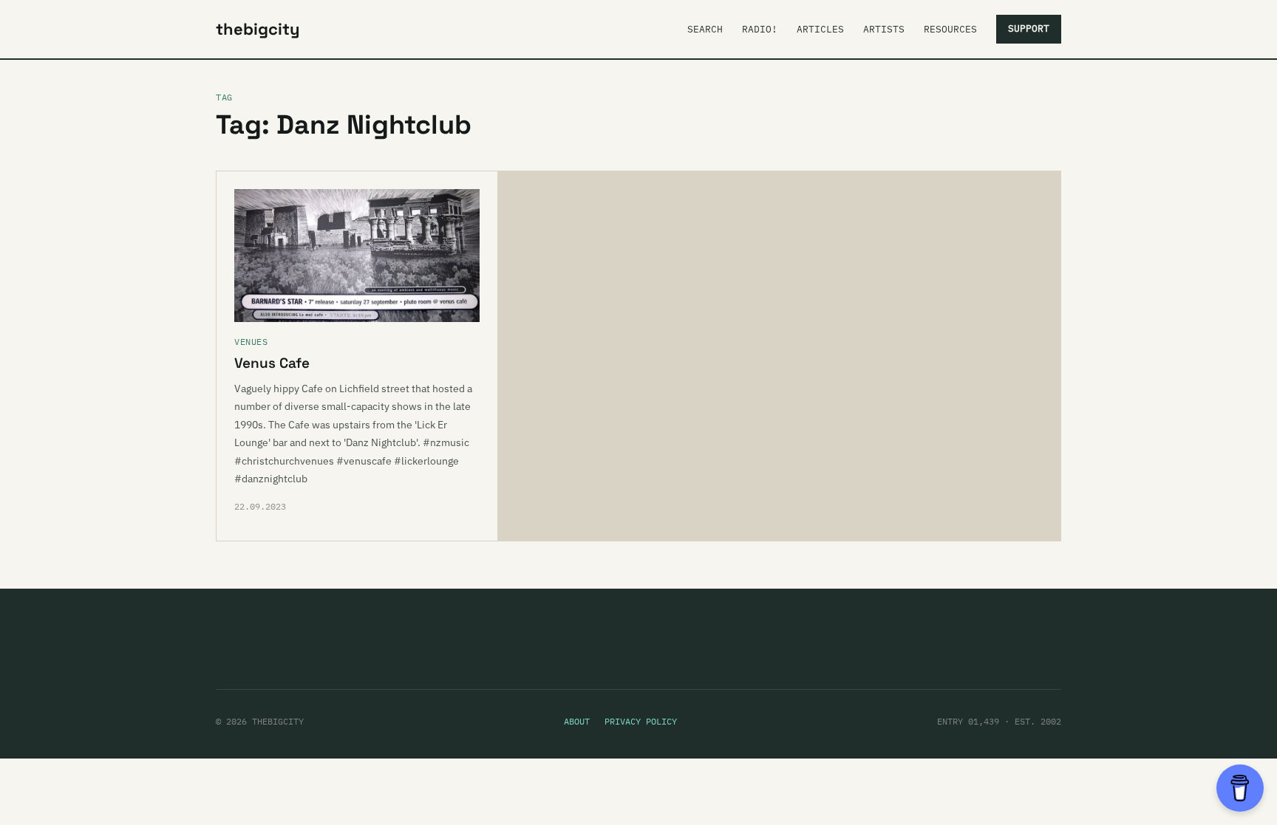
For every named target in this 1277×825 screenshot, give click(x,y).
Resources (950, 29)
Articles (820, 29)
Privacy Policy (641, 721)
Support (1028, 28)
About (577, 721)
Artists (884, 29)
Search (705, 29)
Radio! (759, 29)
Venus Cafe (272, 363)
